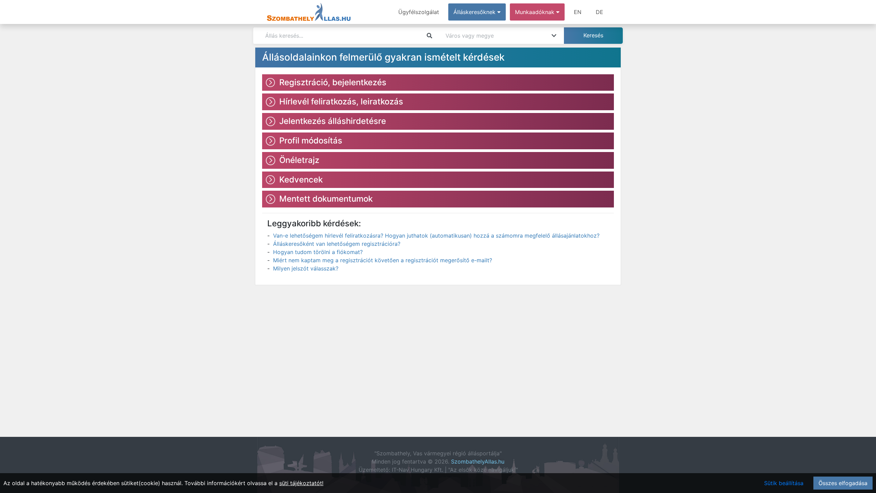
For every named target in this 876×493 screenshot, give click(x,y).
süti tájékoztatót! (301, 483)
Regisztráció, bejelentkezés (332, 82)
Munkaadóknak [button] (535, 12)
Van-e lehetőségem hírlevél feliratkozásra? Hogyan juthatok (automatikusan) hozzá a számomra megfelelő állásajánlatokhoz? (436, 235)
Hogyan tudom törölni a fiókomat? (318, 252)
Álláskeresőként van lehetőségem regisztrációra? (336, 243)
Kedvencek (301, 180)
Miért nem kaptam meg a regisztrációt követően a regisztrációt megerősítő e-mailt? (382, 260)
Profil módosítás (310, 141)
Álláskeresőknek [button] (475, 12)
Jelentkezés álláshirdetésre (332, 121)
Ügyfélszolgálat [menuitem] (418, 12)
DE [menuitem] (599, 12)
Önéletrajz (299, 160)
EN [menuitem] (577, 12)
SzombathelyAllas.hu (477, 461)
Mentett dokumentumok (326, 199)
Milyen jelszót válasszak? (305, 268)
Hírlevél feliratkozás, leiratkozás (341, 101)
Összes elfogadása (843, 483)
